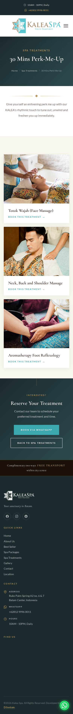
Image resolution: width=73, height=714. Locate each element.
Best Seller (10, 546)
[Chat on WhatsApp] (64, 705)
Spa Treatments (29, 70)
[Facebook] (7, 516)
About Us (9, 541)
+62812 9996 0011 (38, 10)
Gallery (8, 563)
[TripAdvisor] (26, 516)
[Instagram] (16, 516)
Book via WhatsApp (36, 429)
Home (14, 70)
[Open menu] (66, 25)
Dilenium (9, 707)
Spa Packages (11, 552)
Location (9, 574)
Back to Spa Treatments (36, 442)
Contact (8, 568)
